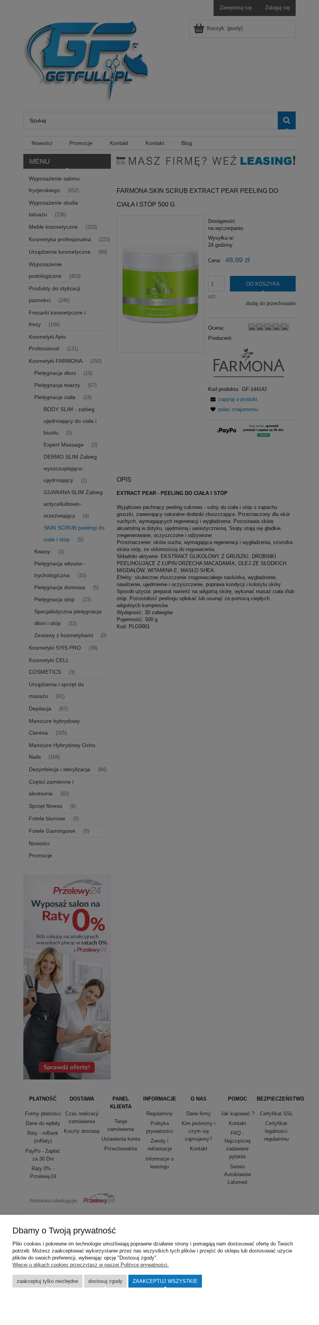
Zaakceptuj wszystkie (165, 1281)
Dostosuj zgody (105, 1281)
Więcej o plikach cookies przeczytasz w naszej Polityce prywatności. (90, 1265)
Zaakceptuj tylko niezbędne (47, 1281)
